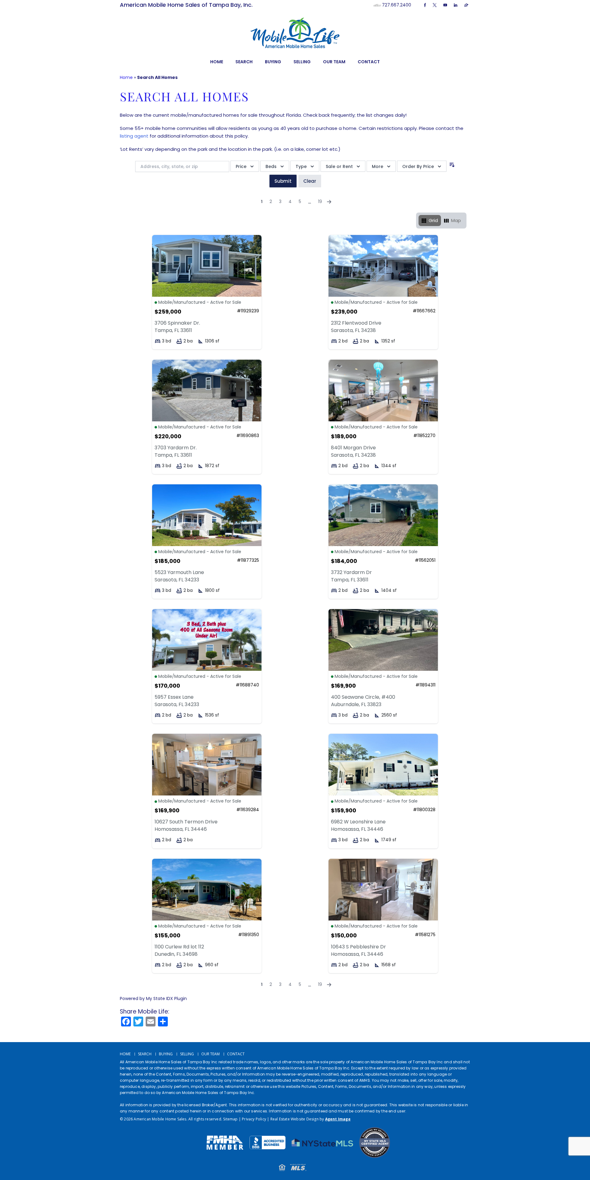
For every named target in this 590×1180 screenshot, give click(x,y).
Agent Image (338, 1119)
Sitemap (230, 1119)
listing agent (134, 136)
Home (216, 62)
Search (244, 62)
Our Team (334, 62)
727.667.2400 (396, 5)
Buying (273, 62)
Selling (302, 62)
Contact (369, 62)
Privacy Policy (254, 1119)
